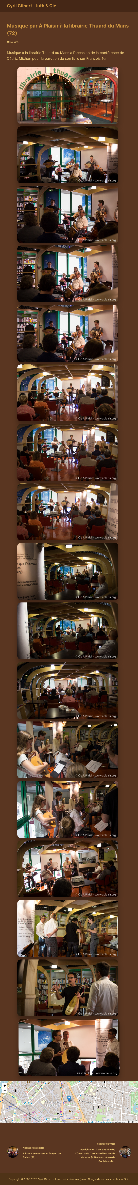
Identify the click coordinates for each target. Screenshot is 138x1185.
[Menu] (129, 5)
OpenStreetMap (104, 1122)
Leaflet (91, 1122)
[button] (69, 1098)
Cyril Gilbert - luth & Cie (31, 5)
